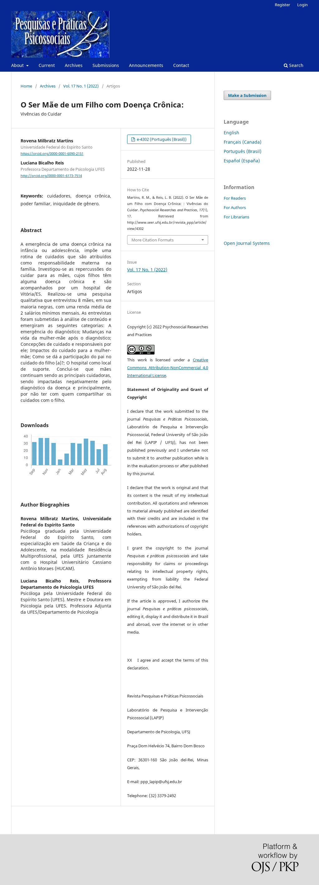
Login (302, 4)
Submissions (106, 65)
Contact (181, 65)
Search (295, 65)
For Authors (235, 207)
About (18, 65)
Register (282, 4)
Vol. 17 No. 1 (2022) (81, 86)
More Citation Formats (152, 240)
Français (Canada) (242, 142)
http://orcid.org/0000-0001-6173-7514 (51, 176)
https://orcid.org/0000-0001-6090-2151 (52, 153)
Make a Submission (247, 95)
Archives (74, 65)
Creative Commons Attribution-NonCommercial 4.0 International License (167, 367)
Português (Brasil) (242, 151)
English (231, 133)
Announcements (146, 65)
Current (47, 65)
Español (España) (242, 161)
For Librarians (236, 217)
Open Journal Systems (247, 243)
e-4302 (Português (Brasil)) (161, 139)
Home (26, 86)
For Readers (235, 198)
